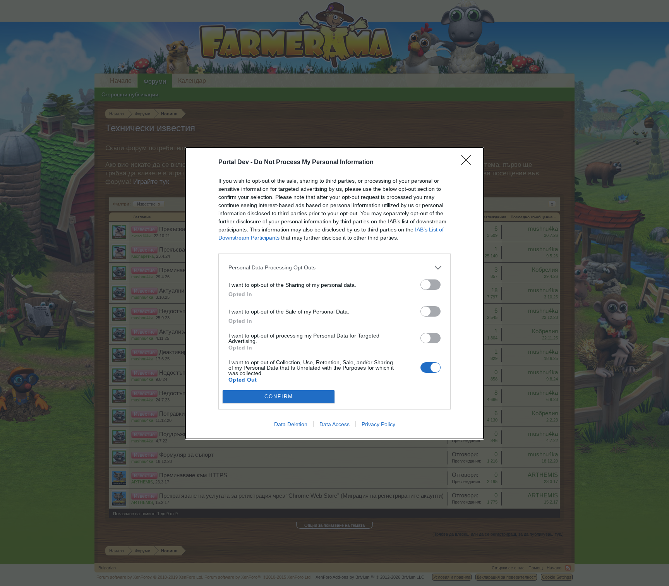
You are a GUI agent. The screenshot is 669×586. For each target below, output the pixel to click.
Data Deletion (290, 424)
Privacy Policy (378, 424)
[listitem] (334, 268)
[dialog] (334, 293)
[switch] (430, 284)
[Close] (468, 162)
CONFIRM (278, 396)
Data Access (334, 424)
